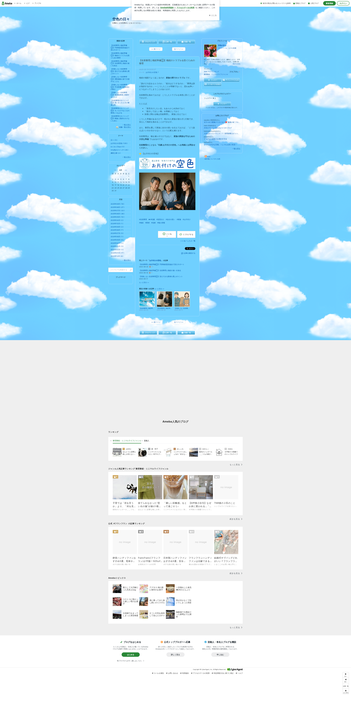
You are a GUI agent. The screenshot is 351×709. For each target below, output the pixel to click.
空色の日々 (121, 19)
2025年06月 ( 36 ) (117, 214)
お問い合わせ (173, 673)
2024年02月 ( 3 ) (117, 250)
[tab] (127, 440)
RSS (208, 157)
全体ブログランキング (211, 72)
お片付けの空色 (151, 72)
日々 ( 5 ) (114, 140)
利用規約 (185, 673)
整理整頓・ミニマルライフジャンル (216, 74)
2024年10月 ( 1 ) (117, 223)
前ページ (155, 49)
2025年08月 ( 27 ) (117, 207)
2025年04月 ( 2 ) (117, 220)
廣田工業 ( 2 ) (116, 153)
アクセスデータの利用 (201, 673)
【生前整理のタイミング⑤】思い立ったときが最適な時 (120, 102)
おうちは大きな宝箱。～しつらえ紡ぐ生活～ (220, 145)
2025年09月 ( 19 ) (117, 204)
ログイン (343, 3)
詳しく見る (175, 654)
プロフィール (222, 48)
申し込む (220, 654)
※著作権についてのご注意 (212, 159)
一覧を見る (236, 149)
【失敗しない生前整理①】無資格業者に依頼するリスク (120, 94)
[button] (346, 691)
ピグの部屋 (232, 48)
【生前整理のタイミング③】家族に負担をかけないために (120, 118)
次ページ (178, 49)
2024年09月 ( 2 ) (117, 227)
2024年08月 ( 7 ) (117, 230)
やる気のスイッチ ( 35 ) (119, 150)
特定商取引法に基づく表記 (223, 673)
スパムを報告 (159, 673)
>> (126, 170)
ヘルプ (240, 673)
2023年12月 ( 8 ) (117, 256)
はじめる (130, 654)
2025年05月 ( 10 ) (117, 217)
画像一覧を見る (125, 127)
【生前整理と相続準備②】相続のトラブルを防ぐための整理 (120, 55)
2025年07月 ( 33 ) (117, 210)
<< (115, 170)
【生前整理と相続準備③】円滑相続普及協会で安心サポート (161, 264)
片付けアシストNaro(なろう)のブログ (218, 128)
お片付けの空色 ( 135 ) (119, 143)
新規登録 (329, 3)
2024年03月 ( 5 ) (117, 246)
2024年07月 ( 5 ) (117, 233)
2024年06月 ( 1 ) (117, 237)
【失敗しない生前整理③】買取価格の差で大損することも (120, 79)
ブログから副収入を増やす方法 (215, 139)
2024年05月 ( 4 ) (117, 240)
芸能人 (146, 440)
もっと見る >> (144, 282)
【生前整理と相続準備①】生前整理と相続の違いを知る (160, 270)
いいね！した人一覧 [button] (188, 241)
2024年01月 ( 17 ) (117, 253)
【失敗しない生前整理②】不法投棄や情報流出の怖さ (120, 87)
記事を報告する (189, 253)
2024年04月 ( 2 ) (117, 243)
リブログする (188, 234)
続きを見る (236, 64)
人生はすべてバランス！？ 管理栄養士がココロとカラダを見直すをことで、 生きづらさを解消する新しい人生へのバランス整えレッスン (222, 133)
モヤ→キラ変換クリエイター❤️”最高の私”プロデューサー (222, 122)
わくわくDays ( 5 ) (117, 147)
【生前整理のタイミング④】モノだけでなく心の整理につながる (120, 110)
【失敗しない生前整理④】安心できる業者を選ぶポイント (161, 276)
